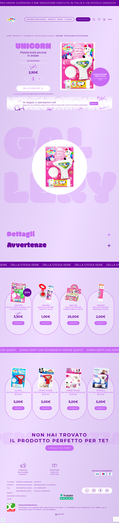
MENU (110, 19)
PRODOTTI (52, 19)
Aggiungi (93, 103)
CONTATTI (10, 485)
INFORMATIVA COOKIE (24, 488)
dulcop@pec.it (51, 509)
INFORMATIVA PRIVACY (24, 485)
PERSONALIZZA (83, 19)
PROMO (60, 19)
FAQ (8, 488)
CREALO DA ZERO (59, 448)
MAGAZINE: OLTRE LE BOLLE (36, 19)
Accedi (15, 94)
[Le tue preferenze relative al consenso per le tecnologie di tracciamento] (3, 520)
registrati (23, 94)
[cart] (104, 19)
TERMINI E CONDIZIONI (24, 482)
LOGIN (9, 499)
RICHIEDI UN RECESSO (42, 491)
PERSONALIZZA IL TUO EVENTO (45, 485)
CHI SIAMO (68, 19)
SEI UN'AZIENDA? (40, 488)
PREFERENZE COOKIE (23, 491)
